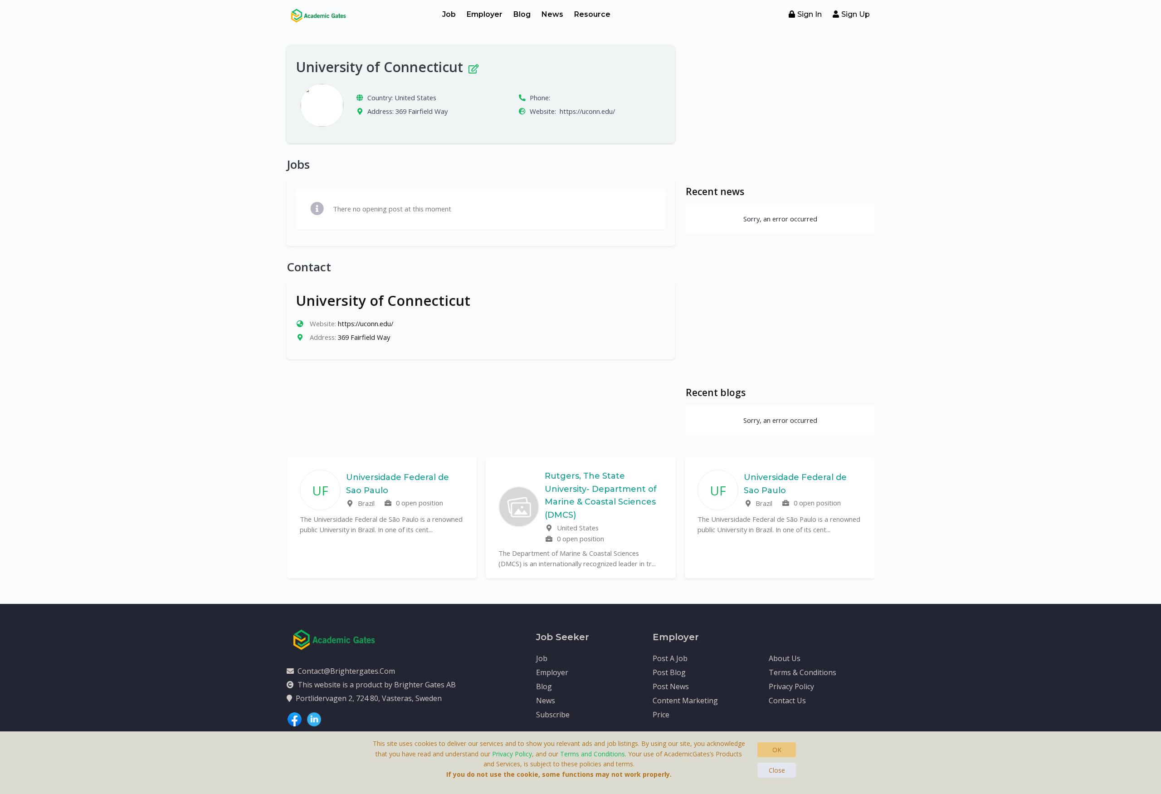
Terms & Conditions (802, 672)
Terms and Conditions (592, 754)
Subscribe (553, 715)
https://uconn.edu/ (587, 111)
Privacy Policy (791, 686)
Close (777, 770)
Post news (671, 686)
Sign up (855, 14)
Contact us (787, 701)
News (552, 14)
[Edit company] (473, 67)
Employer (484, 14)
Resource (592, 14)
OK (776, 749)
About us (784, 658)
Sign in (809, 14)
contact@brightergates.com (346, 671)
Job (449, 14)
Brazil (365, 503)
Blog (522, 14)
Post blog (669, 672)
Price (661, 715)
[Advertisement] (780, 108)
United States (415, 97)
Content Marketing (685, 701)
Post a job (670, 658)
